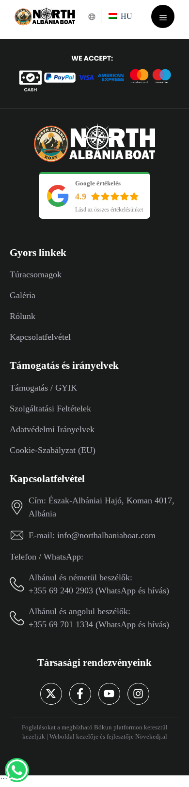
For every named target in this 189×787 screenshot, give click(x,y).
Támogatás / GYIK (43, 388)
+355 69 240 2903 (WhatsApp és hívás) (99, 590)
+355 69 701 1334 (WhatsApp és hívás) (99, 624)
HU (125, 16)
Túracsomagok (36, 274)
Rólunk (22, 316)
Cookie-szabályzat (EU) (52, 450)
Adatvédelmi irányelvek (52, 429)
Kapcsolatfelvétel (40, 337)
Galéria (22, 295)
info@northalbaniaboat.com (106, 535)
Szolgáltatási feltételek (50, 408)
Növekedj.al (151, 736)
